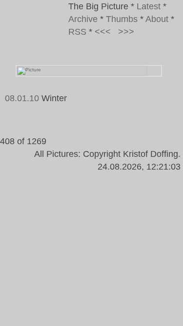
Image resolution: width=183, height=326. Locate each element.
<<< (103, 32)
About (156, 19)
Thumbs (122, 19)
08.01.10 (22, 98)
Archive (83, 19)
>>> (126, 32)
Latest (149, 6)
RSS (77, 32)
